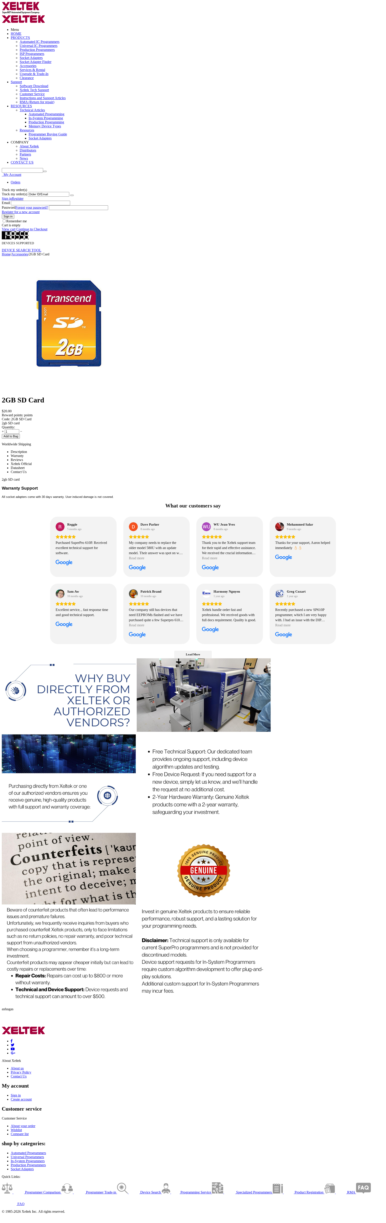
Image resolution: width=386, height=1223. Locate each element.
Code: (6, 419)
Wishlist (16, 1130)
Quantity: (8, 427)
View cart (8, 229)
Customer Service (32, 94)
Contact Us (19, 1076)
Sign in (7, 198)
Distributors (28, 150)
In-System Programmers (28, 1161)
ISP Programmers (32, 54)
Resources (27, 130)
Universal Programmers (27, 1157)
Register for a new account (21, 212)
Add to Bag (11, 436)
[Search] (45, 171)
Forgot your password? (31, 207)
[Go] (72, 195)
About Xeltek (29, 146)
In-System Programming (46, 118)
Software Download (34, 86)
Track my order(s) (14, 194)
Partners (25, 154)
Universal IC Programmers (38, 46)
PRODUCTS (20, 38)
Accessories (28, 66)
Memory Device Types (45, 126)
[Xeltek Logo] (21, 13)
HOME (16, 34)
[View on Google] (60, 526)
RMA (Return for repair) (37, 102)
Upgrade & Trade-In (34, 74)
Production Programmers (37, 50)
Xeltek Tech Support (34, 90)
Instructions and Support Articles (43, 98)
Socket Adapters (31, 58)
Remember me (16, 221)
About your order (23, 1126)
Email (6, 203)
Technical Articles (32, 110)
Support (16, 82)
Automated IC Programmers (39, 42)
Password (8, 207)
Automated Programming (46, 114)
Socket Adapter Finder (35, 62)
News (24, 158)
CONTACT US (22, 162)
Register (17, 198)
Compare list (20, 1134)
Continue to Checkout (31, 229)
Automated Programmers (28, 1153)
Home (6, 254)
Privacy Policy (21, 1072)
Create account (21, 1099)
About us (17, 1068)
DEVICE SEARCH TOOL (21, 250)
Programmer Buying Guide (48, 134)
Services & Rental (32, 70)
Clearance (27, 78)
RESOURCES (21, 106)
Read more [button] (136, 558)
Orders (15, 182)
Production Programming (46, 122)
